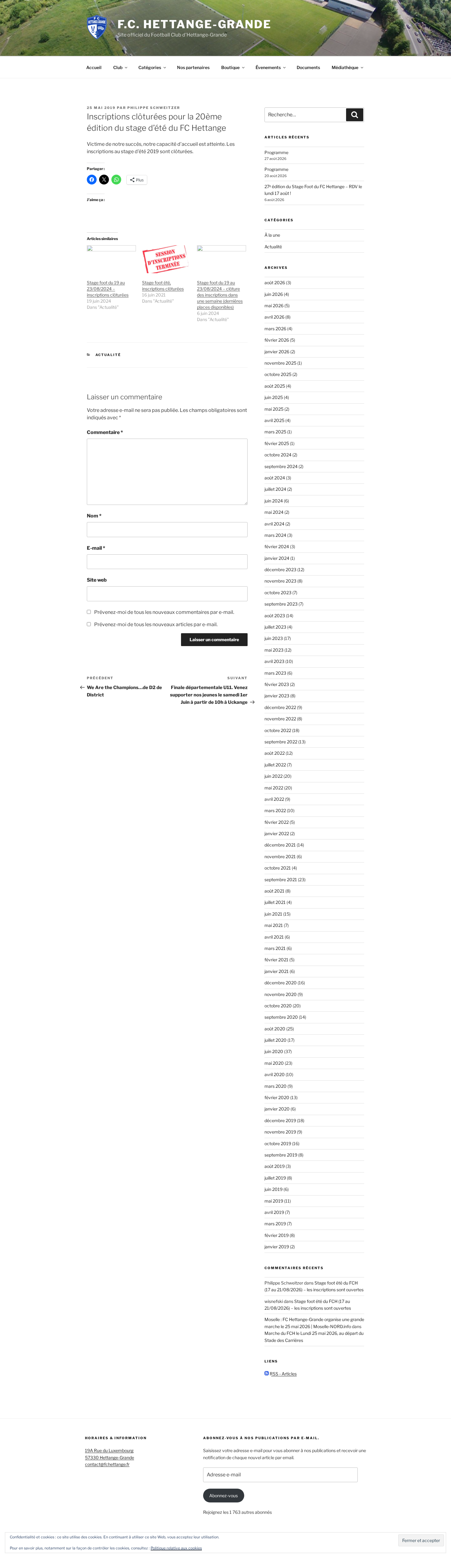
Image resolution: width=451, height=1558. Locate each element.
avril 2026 (274, 317)
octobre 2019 (277, 1143)
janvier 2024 (276, 558)
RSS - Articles (283, 1373)
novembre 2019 (280, 1131)
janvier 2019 (276, 1246)
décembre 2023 (280, 569)
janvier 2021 (276, 971)
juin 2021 (273, 914)
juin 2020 (273, 1051)
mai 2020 (274, 1063)
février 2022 (276, 822)
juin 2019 (273, 1189)
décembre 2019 (280, 1120)
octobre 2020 (278, 1005)
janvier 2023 (276, 695)
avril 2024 (274, 523)
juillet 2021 (275, 902)
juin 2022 (273, 776)
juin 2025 (273, 397)
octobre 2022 (277, 730)
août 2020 (274, 1028)
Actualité (108, 355)
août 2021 (274, 890)
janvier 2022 (276, 833)
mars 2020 (275, 1086)
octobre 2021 (277, 867)
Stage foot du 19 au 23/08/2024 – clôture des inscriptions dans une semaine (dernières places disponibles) (220, 295)
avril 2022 (274, 799)
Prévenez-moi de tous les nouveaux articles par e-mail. (156, 624)
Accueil (94, 67)
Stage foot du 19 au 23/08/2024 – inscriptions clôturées (108, 288)
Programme (276, 152)
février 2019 (276, 1235)
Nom (94, 516)
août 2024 (274, 477)
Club (117, 67)
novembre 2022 (280, 718)
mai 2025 (273, 409)
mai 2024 (273, 512)
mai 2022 (273, 787)
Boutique (230, 67)
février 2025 (276, 443)
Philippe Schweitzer (153, 108)
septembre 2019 (280, 1154)
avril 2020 (274, 1074)
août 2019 (274, 1166)
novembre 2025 (280, 363)
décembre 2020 (280, 982)
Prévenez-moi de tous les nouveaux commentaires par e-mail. (164, 612)
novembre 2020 (280, 994)
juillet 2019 (275, 1177)
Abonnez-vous (223, 1495)
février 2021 (276, 959)
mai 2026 (273, 305)
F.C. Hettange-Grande (195, 24)
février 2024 (276, 546)
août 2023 (274, 615)
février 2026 (276, 340)
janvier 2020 (277, 1108)
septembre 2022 (280, 741)
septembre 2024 (281, 466)
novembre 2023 (280, 580)
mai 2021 (273, 925)
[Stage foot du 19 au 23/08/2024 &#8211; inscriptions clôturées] (111, 259)
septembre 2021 (280, 879)
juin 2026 (273, 294)
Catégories (149, 67)
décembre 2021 (280, 844)
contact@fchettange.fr (107, 1464)
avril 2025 (274, 420)
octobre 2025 (277, 374)
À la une (272, 235)
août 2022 (274, 753)
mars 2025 (275, 431)
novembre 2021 (280, 856)
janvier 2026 (276, 351)
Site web (97, 580)
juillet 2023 (275, 627)
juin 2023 (273, 638)
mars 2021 (275, 948)
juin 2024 (273, 500)
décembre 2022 (280, 707)
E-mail (96, 548)
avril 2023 (274, 661)
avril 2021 (274, 937)
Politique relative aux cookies (176, 1548)
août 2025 (274, 386)
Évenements (268, 67)
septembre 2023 (281, 604)
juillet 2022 (275, 764)
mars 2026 (275, 328)
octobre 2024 (277, 454)
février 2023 (276, 684)
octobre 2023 (277, 592)
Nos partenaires (193, 67)
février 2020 (276, 1097)
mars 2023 (275, 673)
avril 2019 (274, 1212)
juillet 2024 (275, 489)
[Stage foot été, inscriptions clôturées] (166, 259)
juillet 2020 (275, 1040)
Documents (308, 67)
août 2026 (274, 282)
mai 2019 (273, 1200)
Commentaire (105, 432)
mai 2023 (273, 650)
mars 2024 (275, 535)
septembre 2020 (281, 1017)
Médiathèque (345, 67)
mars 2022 (275, 810)
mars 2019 (275, 1223)
